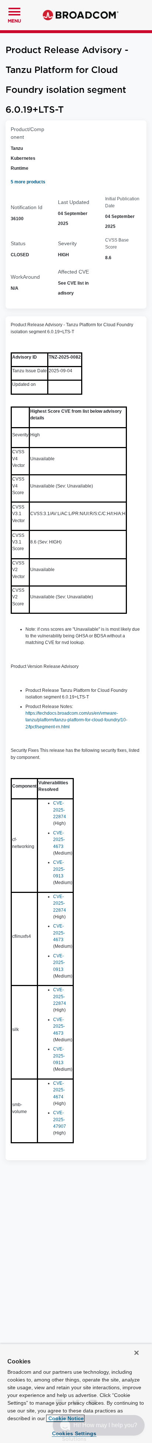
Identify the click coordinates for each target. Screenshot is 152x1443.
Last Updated (73, 202)
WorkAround (25, 277)
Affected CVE (73, 272)
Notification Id (26, 207)
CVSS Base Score (117, 243)
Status (18, 243)
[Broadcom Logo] (80, 15)
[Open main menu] (14, 10)
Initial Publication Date (122, 202)
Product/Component (27, 133)
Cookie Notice (65, 1418)
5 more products (28, 181)
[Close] (136, 1353)
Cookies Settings (74, 1433)
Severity (67, 243)
